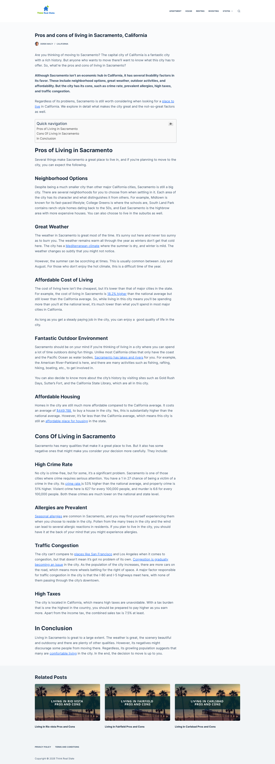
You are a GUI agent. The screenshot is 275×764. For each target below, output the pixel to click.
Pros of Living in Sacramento (57, 129)
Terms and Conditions (67, 747)
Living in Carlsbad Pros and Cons (195, 726)
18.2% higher (117, 294)
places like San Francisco (93, 554)
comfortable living (63, 653)
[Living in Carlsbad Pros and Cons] (207, 702)
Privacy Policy (43, 747)
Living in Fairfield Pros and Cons (125, 726)
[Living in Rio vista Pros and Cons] (67, 702)
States (226, 11)
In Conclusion (46, 138)
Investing (213, 11)
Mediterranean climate (82, 246)
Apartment (175, 11)
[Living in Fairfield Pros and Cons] (137, 702)
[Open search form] (239, 11)
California (62, 44)
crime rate (73, 484)
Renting (200, 11)
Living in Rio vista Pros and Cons (55, 726)
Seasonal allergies (48, 516)
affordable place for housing (67, 421)
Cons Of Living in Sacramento (58, 133)
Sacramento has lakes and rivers (119, 357)
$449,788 (64, 410)
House (188, 11)
